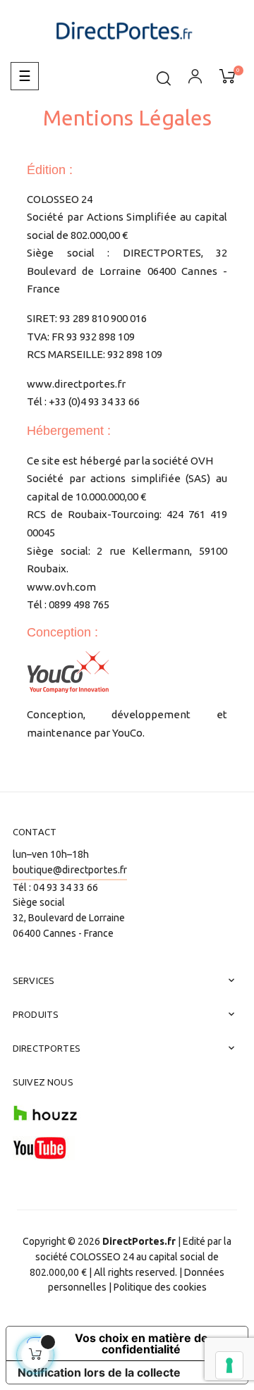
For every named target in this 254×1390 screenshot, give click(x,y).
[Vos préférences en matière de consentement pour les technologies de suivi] (229, 1365)
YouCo (127, 733)
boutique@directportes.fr (70, 869)
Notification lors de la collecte (99, 1372)
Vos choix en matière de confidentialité (141, 1343)
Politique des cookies (160, 1287)
